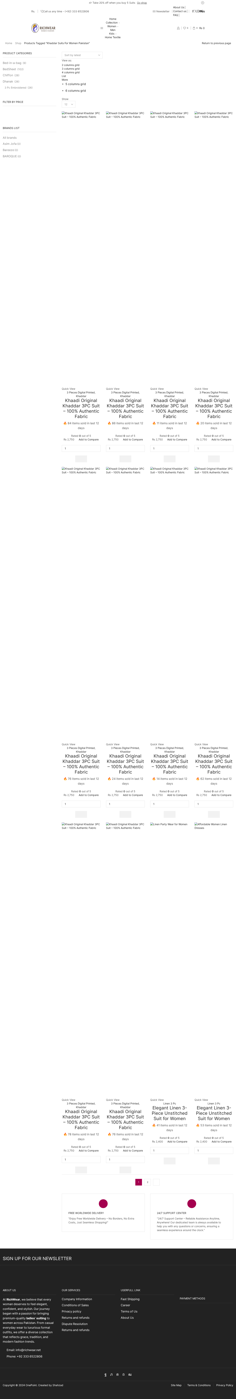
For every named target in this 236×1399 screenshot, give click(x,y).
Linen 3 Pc (169, 1103)
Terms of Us (129, 1311)
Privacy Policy (224, 1385)
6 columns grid (75, 90)
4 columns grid (71, 72)
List (64, 76)
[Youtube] (200, 11)
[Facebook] (193, 11)
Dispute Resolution (75, 1324)
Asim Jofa (12, 144)
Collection (112, 22)
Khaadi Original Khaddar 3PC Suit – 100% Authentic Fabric (81, 408)
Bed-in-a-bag (12, 63)
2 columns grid (70, 65)
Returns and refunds (75, 1317)
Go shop (142, 2)
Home (112, 18)
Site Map (176, 1385)
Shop (18, 43)
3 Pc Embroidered (15, 87)
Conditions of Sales (75, 1305)
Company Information (77, 1299)
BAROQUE (12, 156)
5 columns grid (75, 84)
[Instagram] (198, 11)
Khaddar (81, 396)
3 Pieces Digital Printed (81, 392)
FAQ (175, 15)
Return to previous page (216, 43)
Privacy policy (71, 1311)
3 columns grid (71, 68)
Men (112, 29)
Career (125, 1305)
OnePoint (31, 1385)
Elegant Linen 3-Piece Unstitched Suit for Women (170, 1113)
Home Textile (113, 37)
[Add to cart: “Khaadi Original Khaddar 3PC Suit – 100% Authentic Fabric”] (81, 458)
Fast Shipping (130, 1299)
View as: (67, 60)
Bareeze (10, 150)
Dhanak (8, 81)
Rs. (33, 11)
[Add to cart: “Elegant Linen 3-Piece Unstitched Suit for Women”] (170, 1161)
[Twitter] (195, 11)
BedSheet (9, 69)
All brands (10, 137)
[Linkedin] (203, 11)
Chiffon (8, 75)
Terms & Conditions (199, 1385)
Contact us (179, 11)
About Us (178, 7)
